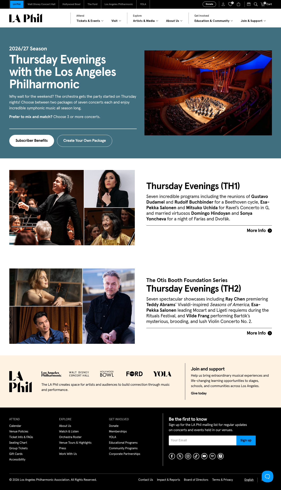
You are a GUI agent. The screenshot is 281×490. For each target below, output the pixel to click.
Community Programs (123, 448)
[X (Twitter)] (180, 456)
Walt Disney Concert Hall (41, 4)
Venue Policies (18, 431)
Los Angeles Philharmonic (119, 4)
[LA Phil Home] (25, 18)
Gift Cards (16, 454)
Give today (199, 393)
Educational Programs (123, 442)
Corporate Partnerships (124, 454)
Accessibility (17, 459)
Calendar (15, 426)
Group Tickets (18, 448)
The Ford (92, 4)
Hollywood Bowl (71, 4)
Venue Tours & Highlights (75, 442)
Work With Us (68, 454)
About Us (65, 426)
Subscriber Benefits (32, 141)
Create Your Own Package (84, 141)
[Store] (239, 4)
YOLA (143, 4)
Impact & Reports (168, 480)
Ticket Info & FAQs (21, 437)
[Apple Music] (220, 456)
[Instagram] (188, 456)
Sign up (245, 440)
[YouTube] (204, 456)
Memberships (118, 431)
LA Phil (16, 4)
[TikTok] (196, 456)
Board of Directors (196, 480)
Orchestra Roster (70, 437)
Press (62, 448)
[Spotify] (212, 456)
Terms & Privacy (222, 480)
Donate (209, 4)
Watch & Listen (69, 431)
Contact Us (145, 480)
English (249, 480)
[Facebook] (172, 456)
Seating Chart (18, 442)
